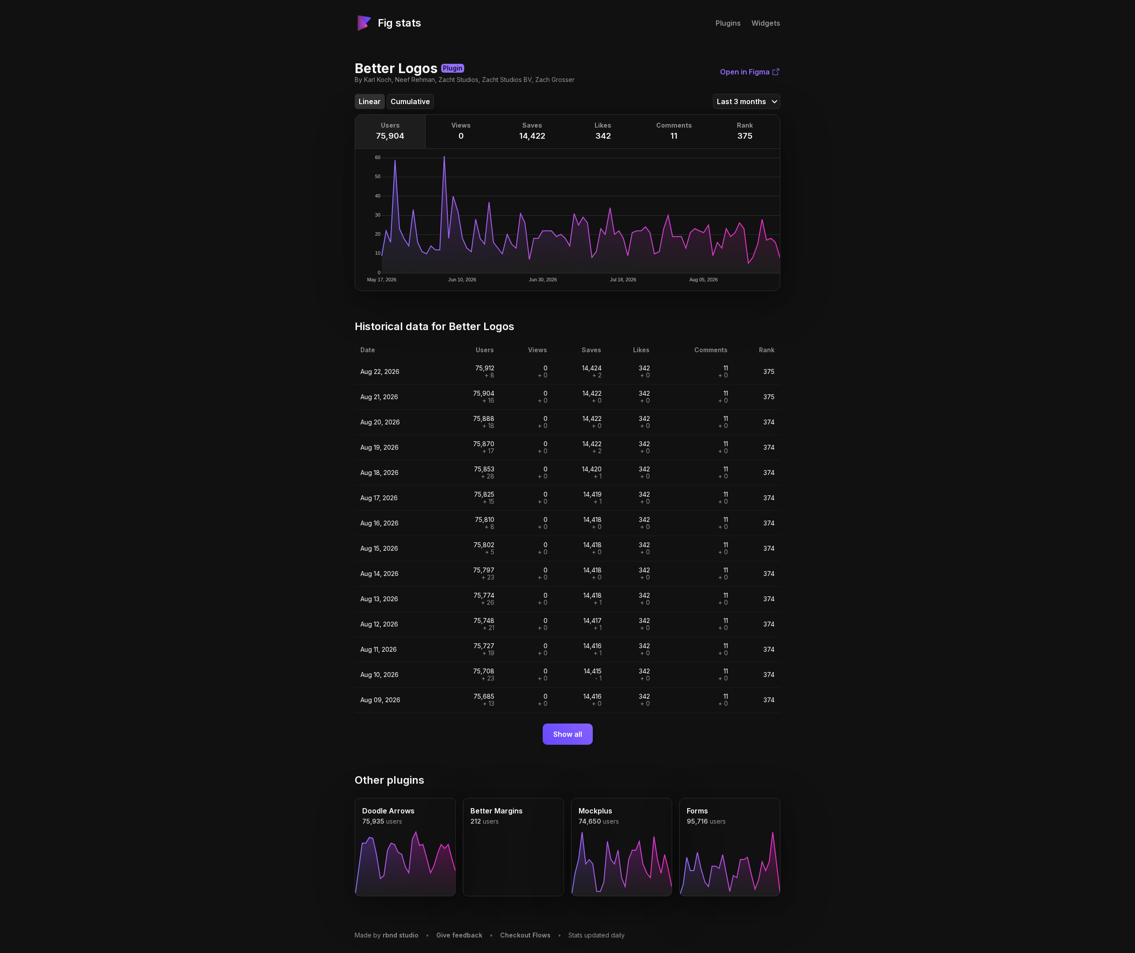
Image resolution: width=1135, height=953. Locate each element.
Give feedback (459, 935)
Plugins (728, 23)
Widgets (765, 23)
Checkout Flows (525, 935)
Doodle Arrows (388, 810)
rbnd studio (401, 935)
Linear (370, 101)
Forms (697, 810)
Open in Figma (745, 71)
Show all (567, 734)
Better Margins (496, 810)
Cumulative (410, 101)
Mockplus (595, 810)
